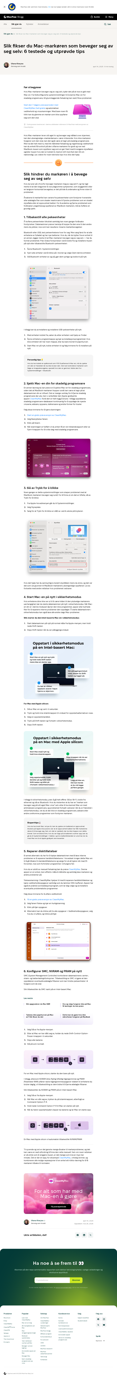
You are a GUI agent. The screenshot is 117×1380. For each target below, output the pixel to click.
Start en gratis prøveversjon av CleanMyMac (46, 415)
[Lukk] (4, 7)
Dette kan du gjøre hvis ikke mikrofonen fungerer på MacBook (76, 1016)
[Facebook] (98, 1319)
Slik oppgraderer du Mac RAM (38, 1004)
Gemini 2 (7, 1336)
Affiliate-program (46, 1334)
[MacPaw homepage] (5, 1373)
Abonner (76, 1280)
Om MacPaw (44, 1318)
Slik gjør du (16, 24)
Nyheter (29, 24)
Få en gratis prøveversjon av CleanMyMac (45, 899)
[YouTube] (104, 1325)
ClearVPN (7, 1330)
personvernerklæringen (64, 1287)
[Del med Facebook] (77, 1235)
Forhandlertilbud (46, 1336)
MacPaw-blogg (45, 1331)
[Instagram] (104, 1319)
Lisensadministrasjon (65, 1328)
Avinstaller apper (64, 1334)
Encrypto (7, 1342)
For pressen (44, 1339)
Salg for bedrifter (83, 1318)
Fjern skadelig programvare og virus (27, 1361)
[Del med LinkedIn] (84, 1235)
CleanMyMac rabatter (65, 1331)
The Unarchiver (9, 1339)
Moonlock (7, 1318)
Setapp (6, 1333)
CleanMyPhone (9, 1327)
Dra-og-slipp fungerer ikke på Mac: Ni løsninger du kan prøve (77, 1005)
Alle (5, 24)
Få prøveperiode (58, 1207)
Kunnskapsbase (63, 1326)
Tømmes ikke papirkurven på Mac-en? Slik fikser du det (40, 1016)
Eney (5, 1320)
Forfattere (43, 1359)
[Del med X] (90, 1235)
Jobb (42, 1342)
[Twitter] (98, 1325)
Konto (60, 1318)
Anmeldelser (43, 24)
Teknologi (43, 1356)
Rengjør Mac (26, 1356)
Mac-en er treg (27, 1323)
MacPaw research (46, 1348)
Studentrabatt (82, 1320)
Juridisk (42, 1345)
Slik (49, 7)
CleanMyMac (35, 399)
